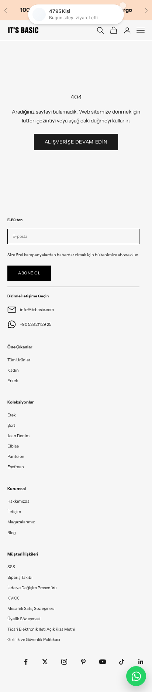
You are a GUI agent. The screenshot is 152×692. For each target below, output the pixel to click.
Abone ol (29, 273)
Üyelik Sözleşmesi (24, 618)
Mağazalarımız (21, 521)
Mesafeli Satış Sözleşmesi (31, 608)
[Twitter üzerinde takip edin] (45, 661)
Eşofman (15, 466)
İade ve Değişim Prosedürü (31, 587)
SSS (11, 566)
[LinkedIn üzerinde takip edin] (141, 661)
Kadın (13, 370)
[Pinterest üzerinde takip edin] (83, 661)
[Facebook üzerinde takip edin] (26, 661)
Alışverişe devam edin (76, 142)
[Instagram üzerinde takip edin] (64, 661)
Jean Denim (18, 435)
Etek (11, 415)
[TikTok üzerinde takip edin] (121, 661)
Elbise (13, 446)
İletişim (14, 511)
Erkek (12, 380)
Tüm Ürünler (18, 359)
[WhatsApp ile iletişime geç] (136, 676)
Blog (11, 532)
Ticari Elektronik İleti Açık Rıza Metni (41, 629)
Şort (11, 425)
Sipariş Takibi (19, 577)
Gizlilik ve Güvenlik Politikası (33, 639)
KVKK (13, 598)
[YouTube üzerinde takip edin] (102, 661)
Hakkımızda (18, 501)
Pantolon (15, 456)
